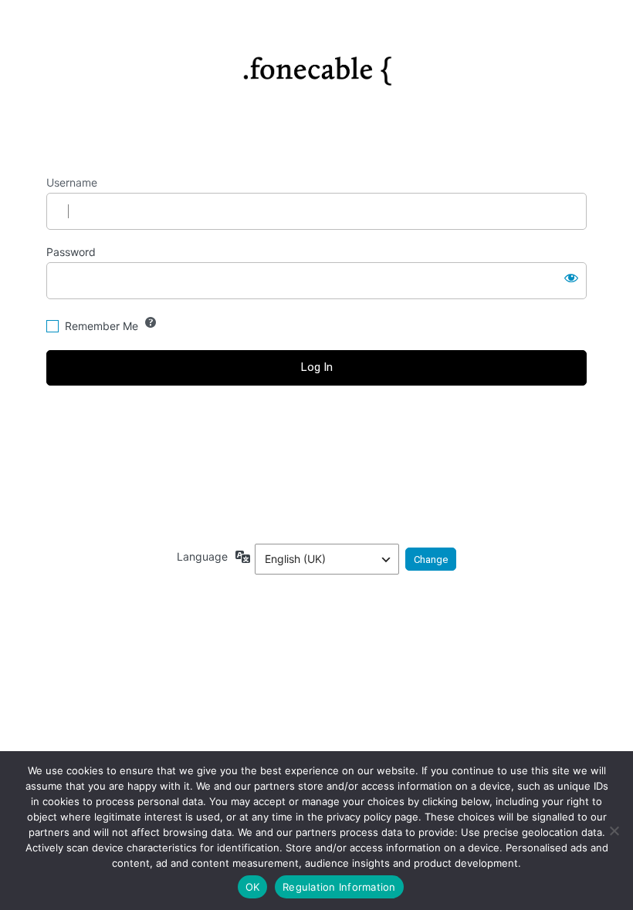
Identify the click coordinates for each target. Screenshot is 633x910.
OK (252, 887)
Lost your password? (316, 426)
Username (71, 182)
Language (202, 556)
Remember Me (101, 325)
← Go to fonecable (317, 453)
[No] (613, 830)
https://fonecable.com (317, 64)
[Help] (150, 322)
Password (71, 251)
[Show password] (571, 277)
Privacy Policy (316, 488)
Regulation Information (339, 887)
